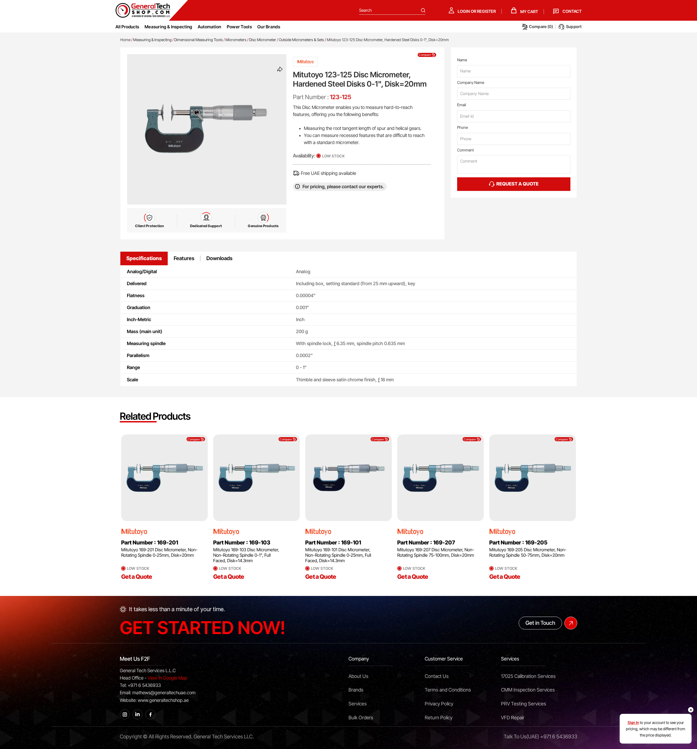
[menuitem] (168, 27)
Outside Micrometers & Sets (301, 39)
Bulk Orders (360, 717)
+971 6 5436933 (558, 736)
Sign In (633, 722)
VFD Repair (512, 717)
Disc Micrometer (262, 39)
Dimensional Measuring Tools (198, 39)
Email (461, 104)
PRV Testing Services (523, 704)
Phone (462, 127)
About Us (358, 676)
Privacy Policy (439, 704)
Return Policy (439, 717)
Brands (355, 690)
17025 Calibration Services (528, 676)
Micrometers (235, 39)
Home (125, 39)
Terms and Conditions (448, 690)
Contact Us (437, 676)
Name (462, 59)
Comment (465, 150)
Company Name (470, 82)
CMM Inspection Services (528, 690)
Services (357, 704)
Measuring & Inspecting (152, 39)
